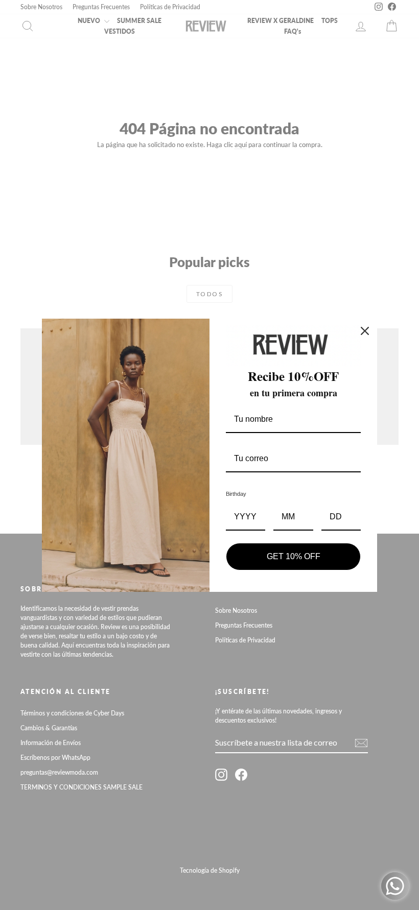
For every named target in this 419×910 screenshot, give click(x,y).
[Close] (365, 331)
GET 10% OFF (293, 556)
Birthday (236, 494)
